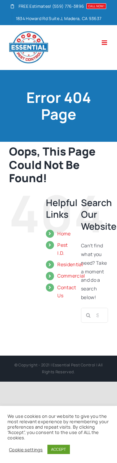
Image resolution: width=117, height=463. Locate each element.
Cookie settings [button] (26, 449)
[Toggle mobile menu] (105, 42)
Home (63, 233)
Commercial (71, 275)
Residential (70, 264)
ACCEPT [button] (58, 449)
